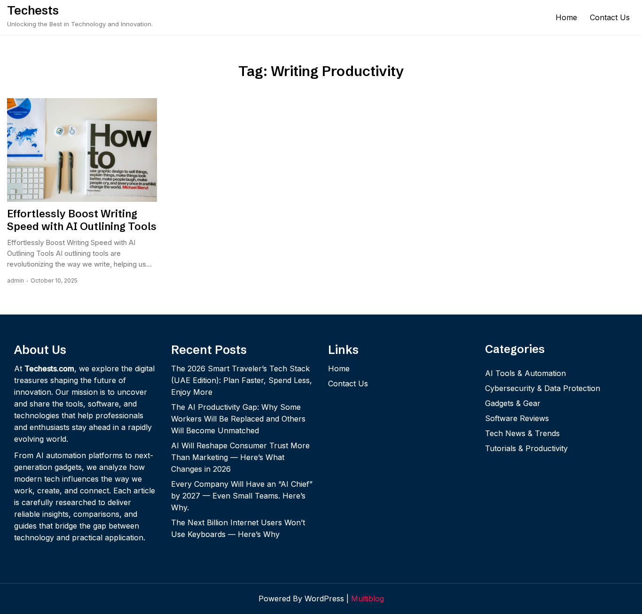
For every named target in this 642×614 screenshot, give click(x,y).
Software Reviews (517, 418)
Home (566, 17)
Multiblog (367, 598)
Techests (33, 10)
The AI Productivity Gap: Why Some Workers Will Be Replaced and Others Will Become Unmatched (238, 418)
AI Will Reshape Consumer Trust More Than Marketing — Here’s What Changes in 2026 (240, 457)
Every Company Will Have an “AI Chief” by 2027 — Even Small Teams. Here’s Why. (242, 495)
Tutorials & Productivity (526, 448)
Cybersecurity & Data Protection (542, 388)
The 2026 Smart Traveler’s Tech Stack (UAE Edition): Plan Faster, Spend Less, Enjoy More (241, 380)
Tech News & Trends (522, 433)
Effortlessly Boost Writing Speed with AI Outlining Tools (82, 220)
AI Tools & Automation (525, 373)
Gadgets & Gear (512, 403)
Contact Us (610, 17)
